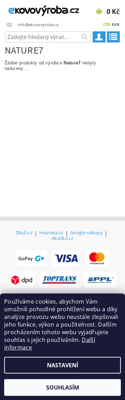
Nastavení (62, 365)
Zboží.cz (24, 233)
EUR (115, 24)
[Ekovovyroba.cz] (31, 9)
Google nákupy (86, 233)
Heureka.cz (51, 233)
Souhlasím (62, 387)
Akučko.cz (62, 238)
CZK (106, 24)
